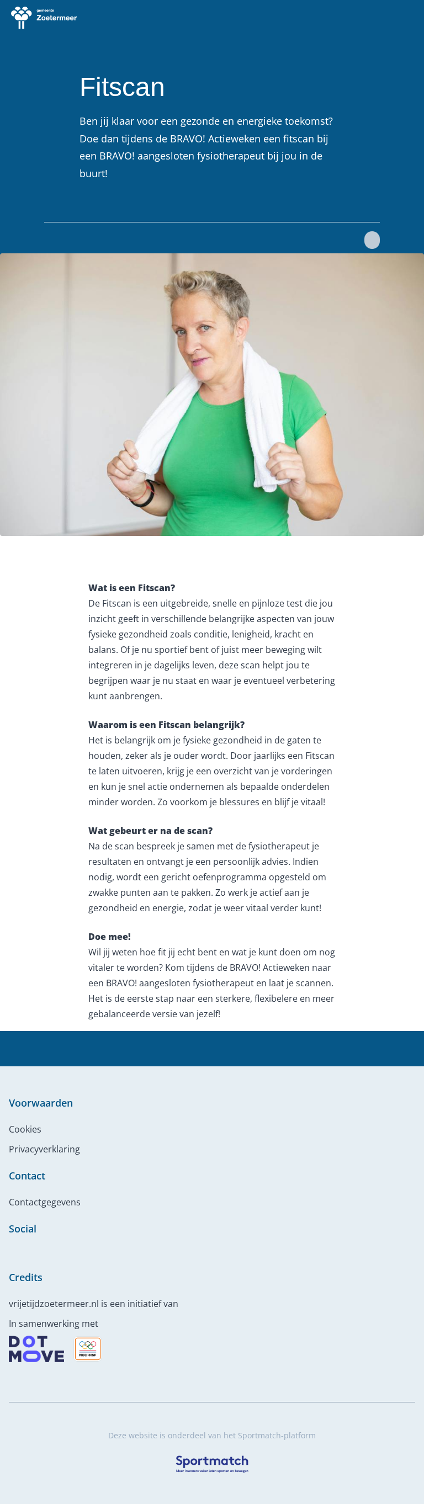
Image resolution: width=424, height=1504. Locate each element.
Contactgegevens (45, 1202)
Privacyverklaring (44, 1149)
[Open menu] (405, 18)
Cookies (25, 1129)
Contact (27, 1175)
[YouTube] (48, 1252)
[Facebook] (13, 1252)
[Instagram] (30, 1252)
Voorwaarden (41, 1102)
